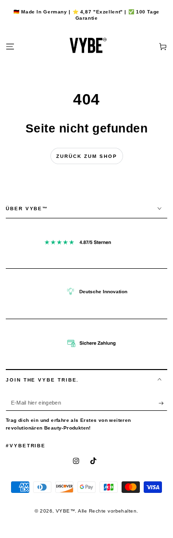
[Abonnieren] (163, 403)
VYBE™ (65, 511)
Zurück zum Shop (86, 156)
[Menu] (10, 46)
